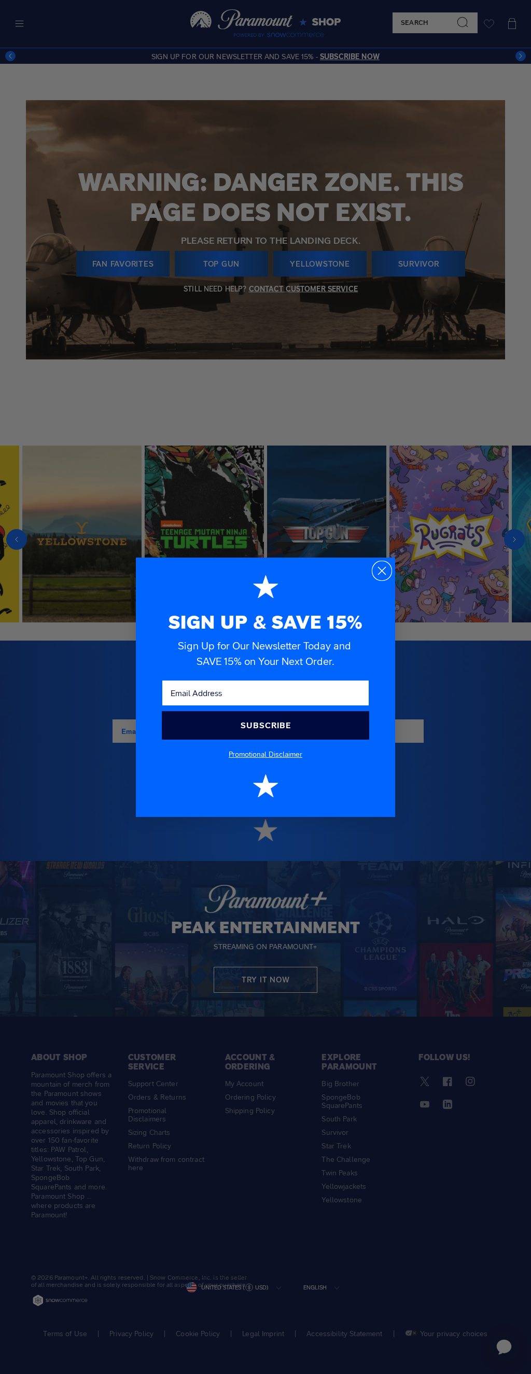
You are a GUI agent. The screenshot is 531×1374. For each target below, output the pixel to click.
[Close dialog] (382, 571)
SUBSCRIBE (266, 725)
